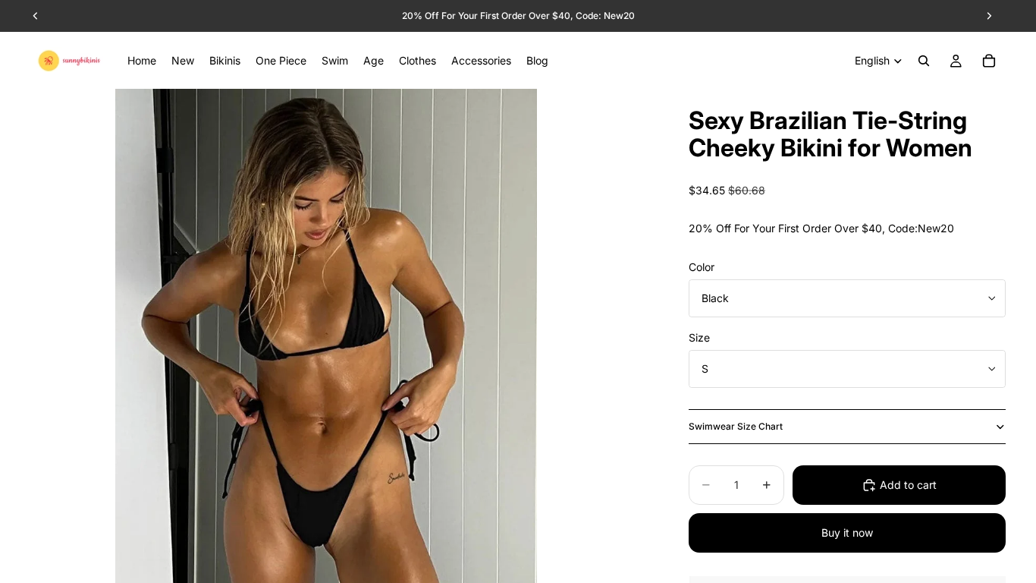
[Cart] (989, 60)
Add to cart (908, 484)
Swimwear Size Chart (736, 426)
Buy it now (847, 532)
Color (701, 266)
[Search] (923, 60)
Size (699, 337)
